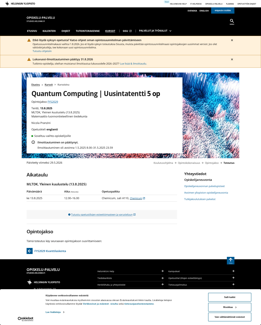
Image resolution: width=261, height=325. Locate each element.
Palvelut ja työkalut (153, 30)
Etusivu (32, 31)
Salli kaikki (229, 297)
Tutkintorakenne (88, 31)
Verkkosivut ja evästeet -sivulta (100, 303)
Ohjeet (65, 31)
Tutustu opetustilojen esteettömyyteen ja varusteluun (103, 214)
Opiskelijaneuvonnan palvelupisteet (204, 186)
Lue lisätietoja (53, 312)
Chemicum (137, 198)
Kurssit (110, 31)
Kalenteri (49, 31)
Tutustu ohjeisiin (42, 51)
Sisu (127, 31)
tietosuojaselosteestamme (139, 303)
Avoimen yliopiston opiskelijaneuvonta (206, 192)
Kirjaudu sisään (223, 10)
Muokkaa (228, 307)
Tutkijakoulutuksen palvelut (200, 199)
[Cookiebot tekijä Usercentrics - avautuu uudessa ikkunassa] (25, 319)
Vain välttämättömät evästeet (230, 317)
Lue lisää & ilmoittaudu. (133, 63)
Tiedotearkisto (104, 278)
